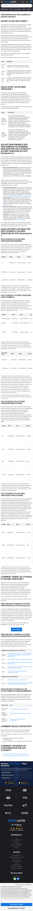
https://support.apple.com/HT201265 (17, 679)
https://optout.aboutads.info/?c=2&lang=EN (18, 719)
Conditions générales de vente (16, 857)
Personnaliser (16, 629)
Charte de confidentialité (16, 866)
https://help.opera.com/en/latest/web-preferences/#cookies (17, 671)
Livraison (16, 841)
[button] (23, 2)
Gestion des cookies (16, 860)
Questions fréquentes (16, 845)
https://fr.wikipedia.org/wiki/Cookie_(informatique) (16, 755)
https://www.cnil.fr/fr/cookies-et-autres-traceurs (15, 753)
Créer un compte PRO (16, 843)
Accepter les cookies (16, 904)
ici (3, 742)
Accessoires (17, 9)
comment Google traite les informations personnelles (17, 195)
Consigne (16, 847)
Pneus (11, 9)
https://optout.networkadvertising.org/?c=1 (20, 714)
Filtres (28, 9)
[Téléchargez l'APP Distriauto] (10, 782)
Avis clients (16, 862)
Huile (23, 9)
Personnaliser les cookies (16, 908)
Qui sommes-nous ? (16, 855)
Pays (16, 838)
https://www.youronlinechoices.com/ (19, 709)
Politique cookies (26, 196)
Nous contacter (16, 859)
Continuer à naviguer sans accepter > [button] (23, 884)
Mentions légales (16, 864)
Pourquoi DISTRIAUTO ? (16, 840)
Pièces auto (5, 9)
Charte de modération (16, 868)
